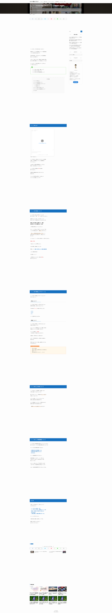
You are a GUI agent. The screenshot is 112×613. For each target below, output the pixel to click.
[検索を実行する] (81, 31)
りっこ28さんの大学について (39, 87)
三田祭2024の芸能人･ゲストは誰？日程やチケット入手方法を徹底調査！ (75, 48)
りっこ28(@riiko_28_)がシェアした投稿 (42, 154)
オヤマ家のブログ (34, 1)
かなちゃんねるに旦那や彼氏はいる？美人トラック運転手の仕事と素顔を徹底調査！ (75, 45)
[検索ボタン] (65, 1)
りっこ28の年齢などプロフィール (40, 83)
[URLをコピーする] (64, 19)
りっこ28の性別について (38, 82)
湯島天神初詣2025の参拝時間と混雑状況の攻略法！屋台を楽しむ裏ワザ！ (75, 40)
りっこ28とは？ (37, 80)
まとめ (36, 90)
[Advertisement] (48, 27)
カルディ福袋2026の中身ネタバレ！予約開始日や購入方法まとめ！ (75, 37)
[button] (33, 19)
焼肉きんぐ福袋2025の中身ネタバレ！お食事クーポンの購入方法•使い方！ (75, 43)
